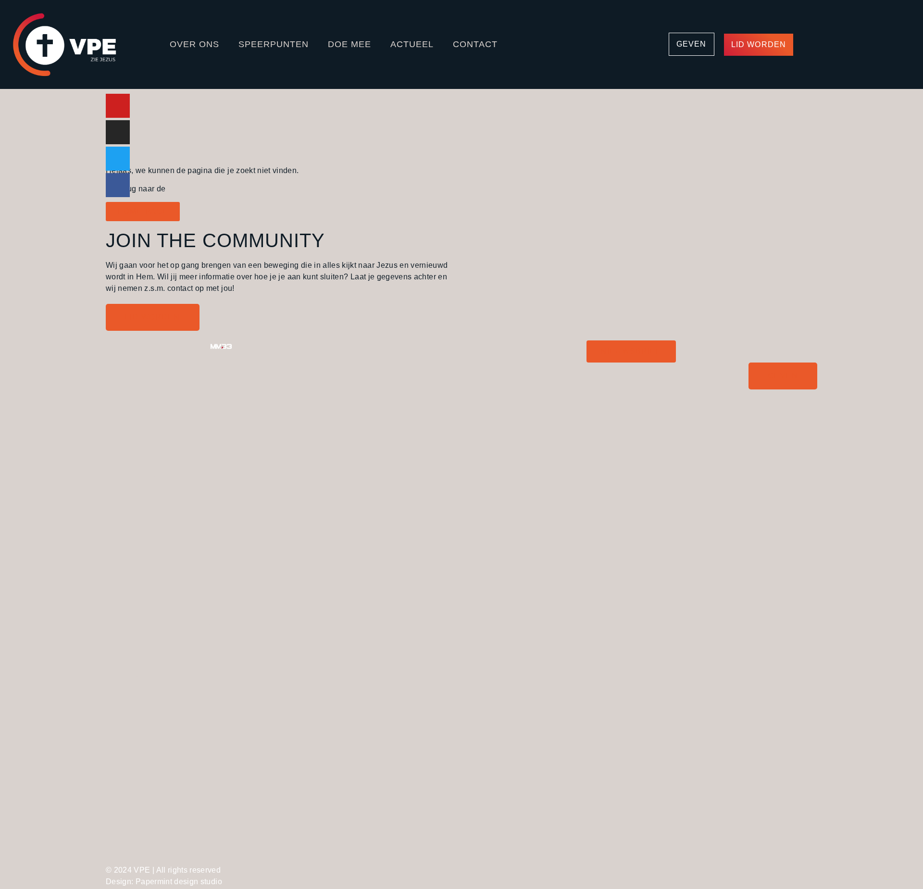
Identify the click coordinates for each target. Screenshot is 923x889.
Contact (475, 44)
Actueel (412, 44)
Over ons (194, 44)
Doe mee (349, 44)
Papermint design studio (179, 881)
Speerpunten (273, 44)
